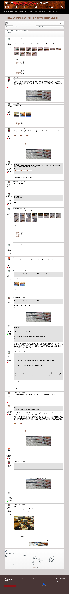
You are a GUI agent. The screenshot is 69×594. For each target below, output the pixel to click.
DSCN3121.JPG (18, 122)
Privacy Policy (34, 578)
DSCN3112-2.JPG (18, 61)
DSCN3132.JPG (18, 238)
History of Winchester (25, 583)
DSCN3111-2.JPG (18, 73)
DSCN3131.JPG (18, 237)
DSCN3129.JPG (18, 235)
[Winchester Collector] (34, 5)
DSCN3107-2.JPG (18, 71)
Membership (10, 11)
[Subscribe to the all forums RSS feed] (5, 551)
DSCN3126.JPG (18, 232)
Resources (31, 11)
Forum (40, 11)
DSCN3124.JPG (18, 230)
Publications (20, 11)
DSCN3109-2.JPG (18, 72)
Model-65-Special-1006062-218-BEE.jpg (21, 144)
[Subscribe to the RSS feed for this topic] (63, 32)
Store (36, 11)
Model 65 (24, 30)
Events (26, 11)
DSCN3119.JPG (18, 123)
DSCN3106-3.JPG (18, 70)
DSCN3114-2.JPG (18, 63)
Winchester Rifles (17, 30)
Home (5, 11)
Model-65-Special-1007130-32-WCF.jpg (21, 431)
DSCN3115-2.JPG (18, 64)
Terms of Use (34, 579)
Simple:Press (34, 567)
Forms (49, 11)
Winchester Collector (12, 592)
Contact (53, 11)
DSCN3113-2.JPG (18, 62)
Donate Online (10, 586)
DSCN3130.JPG (18, 236)
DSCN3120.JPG (18, 124)
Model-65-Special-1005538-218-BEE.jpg (21, 143)
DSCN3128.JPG (18, 234)
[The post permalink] (23, 38)
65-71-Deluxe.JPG (18, 536)
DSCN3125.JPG (18, 231)
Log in (57, 11)
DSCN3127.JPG (18, 233)
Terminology (44, 11)
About (16, 11)
